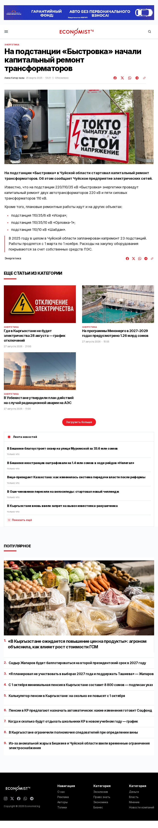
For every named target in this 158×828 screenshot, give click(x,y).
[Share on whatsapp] (129, 77)
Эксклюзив (100, 791)
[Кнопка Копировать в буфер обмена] (143, 77)
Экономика (100, 802)
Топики (62, 807)
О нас (61, 791)
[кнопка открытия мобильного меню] (6, 31)
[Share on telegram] (136, 77)
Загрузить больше (79, 422)
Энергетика (11, 45)
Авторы (62, 802)
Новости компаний (141, 807)
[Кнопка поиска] (149, 32)
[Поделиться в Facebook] (115, 77)
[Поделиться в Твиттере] (121, 77)
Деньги (134, 791)
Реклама (63, 797)
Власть (134, 797)
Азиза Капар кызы (14, 78)
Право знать (101, 797)
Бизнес (98, 807)
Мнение (134, 802)
